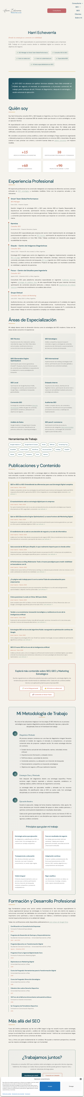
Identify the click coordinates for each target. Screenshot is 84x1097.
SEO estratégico (23, 191)
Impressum (27, 1094)
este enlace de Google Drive (58, 922)
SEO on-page (15, 258)
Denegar (71, 1086)
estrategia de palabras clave (27, 282)
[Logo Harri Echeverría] (12, 8)
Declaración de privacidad (18, 1094)
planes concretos (60, 140)
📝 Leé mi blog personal (30, 688)
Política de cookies (6, 1094)
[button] (81, 1079)
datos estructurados (67, 427)
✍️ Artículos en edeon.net (53, 688)
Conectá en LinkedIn (52, 1075)
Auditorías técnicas (68, 280)
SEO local (45, 260)
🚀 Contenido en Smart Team (42, 694)
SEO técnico (41, 235)
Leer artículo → (42, 509)
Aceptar (50, 1086)
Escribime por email (31, 1075)
